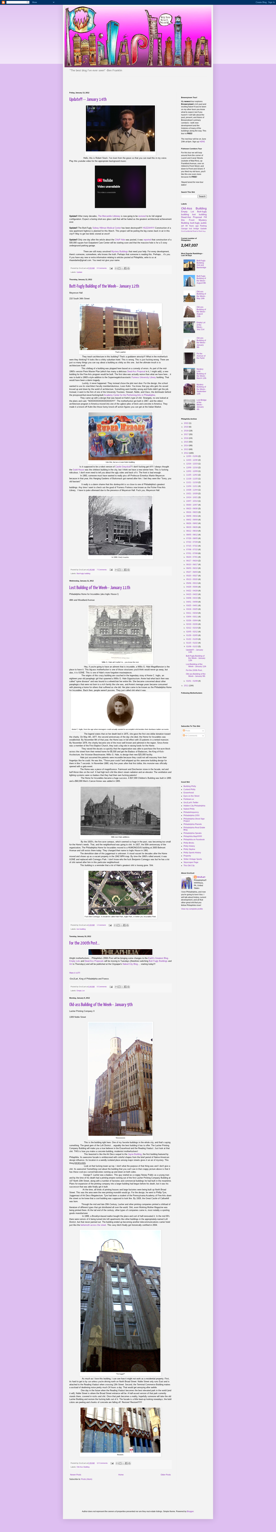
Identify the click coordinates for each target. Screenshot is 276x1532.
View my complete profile (192, 909)
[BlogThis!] (119, 268)
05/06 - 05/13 (192, 583)
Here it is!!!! (74, 973)
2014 (186, 445)
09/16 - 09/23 (192, 512)
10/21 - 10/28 (192, 493)
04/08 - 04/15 (192, 598)
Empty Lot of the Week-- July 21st (201, 326)
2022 (186, 423)
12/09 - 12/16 (192, 467)
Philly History (189, 846)
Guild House (78, 470)
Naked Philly (189, 809)
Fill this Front (194, 218)
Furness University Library (144, 377)
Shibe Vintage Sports (193, 859)
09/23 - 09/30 (192, 508)
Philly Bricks (189, 843)
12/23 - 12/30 (192, 460)
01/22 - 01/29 (192, 639)
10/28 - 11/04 (192, 490)
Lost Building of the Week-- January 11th (99, 588)
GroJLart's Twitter (191, 802)
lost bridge (194, 228)
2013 (186, 449)
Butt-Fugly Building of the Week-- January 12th (104, 286)
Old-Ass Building (83, 1467)
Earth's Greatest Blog (158, 958)
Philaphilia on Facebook (194, 839)
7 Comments (102, 570)
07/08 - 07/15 (192, 549)
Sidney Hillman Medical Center (106, 228)
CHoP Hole (119, 239)
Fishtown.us (189, 799)
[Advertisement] (106, 81)
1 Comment (101, 925)
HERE (202, 142)
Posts (187, 731)
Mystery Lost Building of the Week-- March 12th (201, 373)
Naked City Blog (130, 964)
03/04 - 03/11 (192, 617)
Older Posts (166, 1475)
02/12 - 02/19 (192, 628)
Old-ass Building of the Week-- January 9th (101, 1005)
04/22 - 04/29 (192, 591)
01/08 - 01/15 (192, 646)
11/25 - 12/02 (192, 475)
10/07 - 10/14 (192, 501)
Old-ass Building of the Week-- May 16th (201, 295)
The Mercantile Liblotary (109, 216)
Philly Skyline (189, 849)
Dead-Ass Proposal (136, 371)
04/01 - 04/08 (192, 602)
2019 (186, 427)
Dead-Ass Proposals (94, 961)
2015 (186, 442)
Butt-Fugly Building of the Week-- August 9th (201, 279)
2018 (186, 431)
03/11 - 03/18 (192, 613)
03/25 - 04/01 (192, 605)
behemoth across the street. (94, 1225)
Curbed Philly (189, 789)
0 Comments (102, 268)
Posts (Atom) (86, 1479)
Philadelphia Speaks (193, 833)
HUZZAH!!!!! (149, 228)
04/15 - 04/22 (192, 594)
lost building (81, 929)
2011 (186, 685)
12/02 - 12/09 (192, 471)
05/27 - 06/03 (192, 572)
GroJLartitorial (186, 231)
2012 (186, 453)
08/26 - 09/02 (192, 523)
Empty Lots (74, 961)
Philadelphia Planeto (193, 824)
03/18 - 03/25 (192, 609)
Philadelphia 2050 (191, 815)
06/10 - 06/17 (192, 564)
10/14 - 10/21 (192, 497)
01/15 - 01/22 (192, 643)
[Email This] (116, 268)
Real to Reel (197, 231)
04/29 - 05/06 (192, 587)
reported (147, 239)
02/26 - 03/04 (192, 620)
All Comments (191, 736)
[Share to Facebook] (125, 268)
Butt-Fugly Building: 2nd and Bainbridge (201, 264)
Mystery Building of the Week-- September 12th (201, 389)
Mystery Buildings (119, 251)
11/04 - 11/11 (192, 486)
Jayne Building (135, 1154)
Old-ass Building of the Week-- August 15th (201, 311)
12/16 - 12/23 (192, 464)
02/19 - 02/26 (192, 624)
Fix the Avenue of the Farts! (201, 356)
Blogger (190, 1511)
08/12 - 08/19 (192, 531)
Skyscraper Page (191, 862)
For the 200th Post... (84, 943)
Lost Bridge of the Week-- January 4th (202, 404)
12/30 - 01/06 (192, 456)
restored (142, 216)
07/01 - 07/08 (192, 553)
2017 (186, 434)
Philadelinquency (191, 812)
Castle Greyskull (123, 466)
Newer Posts (75, 1475)
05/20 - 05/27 (192, 576)
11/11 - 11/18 (192, 482)
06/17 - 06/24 (192, 561)
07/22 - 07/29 (192, 542)
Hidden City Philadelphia (194, 806)
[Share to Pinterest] (128, 268)
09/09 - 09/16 (192, 516)
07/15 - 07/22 (192, 546)
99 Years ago (192, 226)
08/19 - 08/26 (192, 527)
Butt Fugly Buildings (158, 961)
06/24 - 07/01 (192, 557)
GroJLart (201, 877)
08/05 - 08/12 (192, 535)
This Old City (189, 865)
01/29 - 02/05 (192, 635)
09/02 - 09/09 (192, 520)
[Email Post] (111, 268)
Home (121, 1475)
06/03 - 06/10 (192, 568)
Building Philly (190, 786)
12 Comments (102, 1463)
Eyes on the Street (191, 796)
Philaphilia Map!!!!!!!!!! (193, 836)
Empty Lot (80, 991)
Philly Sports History (192, 853)
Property (187, 856)
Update (79, 272)
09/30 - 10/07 (192, 505)
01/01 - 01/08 (192, 681)
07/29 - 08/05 (192, 538)
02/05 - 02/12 (192, 632)
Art (70, 964)
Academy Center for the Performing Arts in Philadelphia (129, 395)
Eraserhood (189, 793)
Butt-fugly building (83, 573)
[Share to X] (122, 268)
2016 (186, 438)
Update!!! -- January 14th (88, 99)
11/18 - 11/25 (192, 479)
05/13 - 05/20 (192, 579)
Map (204, 231)
